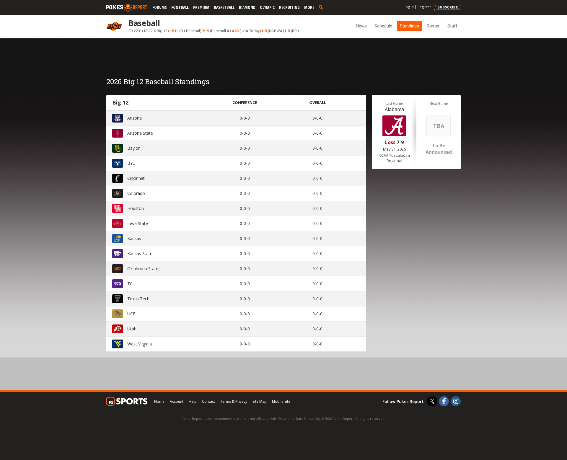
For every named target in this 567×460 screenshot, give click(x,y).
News (361, 26)
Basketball (224, 7)
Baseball (144, 23)
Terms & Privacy (233, 401)
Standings (409, 26)
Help (193, 401)
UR (264, 31)
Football (180, 7)
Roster (433, 26)
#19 (175, 31)
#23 (235, 31)
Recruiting (289, 7)
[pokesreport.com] (126, 8)
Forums (159, 7)
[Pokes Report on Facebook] (444, 401)
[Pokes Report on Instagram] (456, 401)
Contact (208, 401)
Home (159, 401)
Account (176, 401)
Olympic (267, 7)
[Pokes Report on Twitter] (432, 401)
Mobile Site (281, 401)
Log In (409, 6)
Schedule (383, 26)
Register (424, 6)
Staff (452, 26)
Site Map (259, 401)
